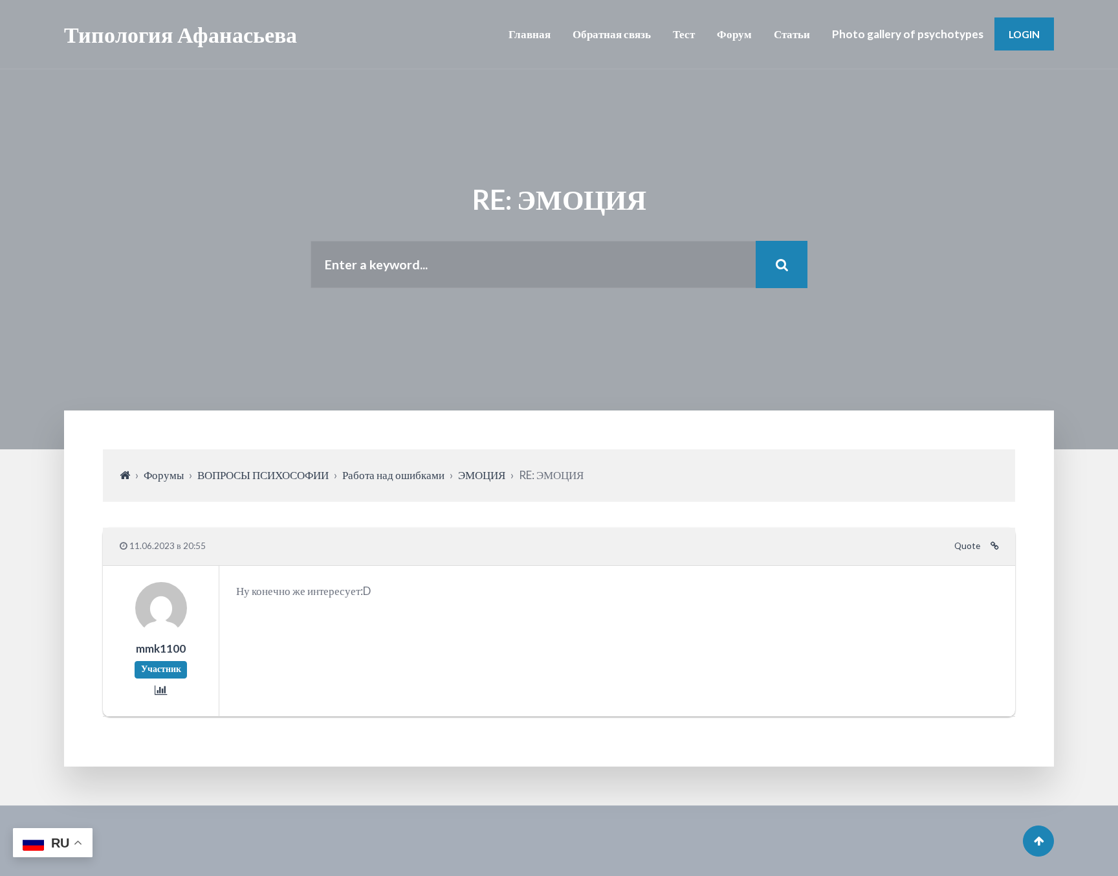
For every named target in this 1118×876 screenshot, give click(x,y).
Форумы (164, 475)
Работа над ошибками (393, 475)
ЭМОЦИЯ (481, 475)
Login (1024, 34)
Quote (967, 546)
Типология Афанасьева (180, 34)
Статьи (792, 34)
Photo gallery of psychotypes (907, 34)
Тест (684, 34)
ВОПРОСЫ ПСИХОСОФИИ (263, 475)
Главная (530, 34)
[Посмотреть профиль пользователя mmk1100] (161, 629)
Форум (734, 34)
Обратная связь (612, 34)
